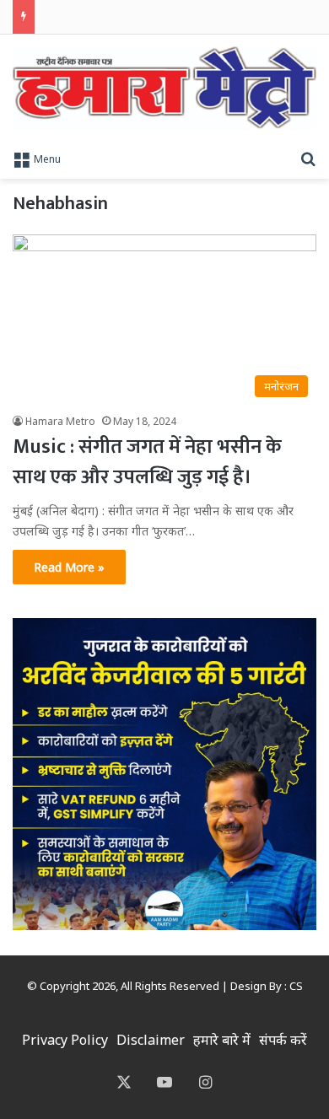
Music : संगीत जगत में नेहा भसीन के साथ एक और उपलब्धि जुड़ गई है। (147, 462)
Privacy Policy (65, 1039)
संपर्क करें (283, 1039)
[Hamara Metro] (164, 87)
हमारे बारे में (222, 1039)
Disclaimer (150, 1039)
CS (296, 985)
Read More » (69, 567)
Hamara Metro (60, 421)
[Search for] (307, 157)
